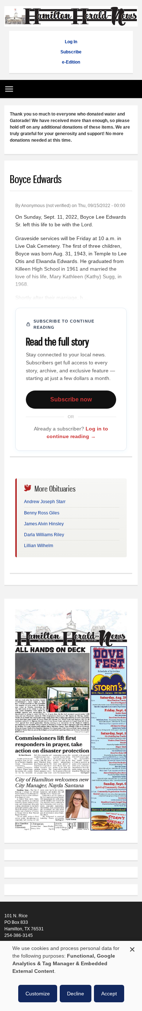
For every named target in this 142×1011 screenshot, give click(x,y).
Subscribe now (71, 399)
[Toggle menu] (7, 86)
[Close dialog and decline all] (132, 948)
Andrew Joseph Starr (45, 501)
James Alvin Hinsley (44, 523)
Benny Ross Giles (41, 512)
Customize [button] (37, 993)
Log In (71, 41)
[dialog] (71, 976)
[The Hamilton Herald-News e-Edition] (71, 834)
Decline (75, 993)
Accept (109, 993)
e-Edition (71, 62)
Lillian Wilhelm (38, 545)
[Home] (71, 23)
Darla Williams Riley (44, 534)
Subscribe (71, 51)
